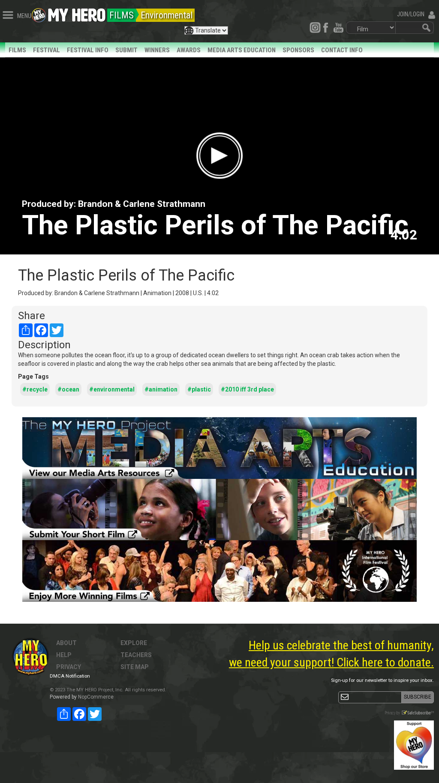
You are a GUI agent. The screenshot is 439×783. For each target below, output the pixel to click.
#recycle (35, 389)
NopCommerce (96, 697)
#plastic (199, 389)
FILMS (17, 50)
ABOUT (66, 643)
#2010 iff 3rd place (247, 389)
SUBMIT (126, 50)
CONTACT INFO (342, 50)
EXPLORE (133, 643)
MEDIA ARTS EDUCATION (241, 50)
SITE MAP (134, 666)
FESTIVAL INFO (87, 50)
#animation (160, 389)
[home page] (76, 12)
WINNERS (157, 50)
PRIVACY (68, 666)
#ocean (68, 389)
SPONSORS (298, 50)
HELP (64, 655)
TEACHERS (136, 655)
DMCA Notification (70, 676)
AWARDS (189, 50)
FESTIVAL (46, 50)
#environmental (112, 389)
